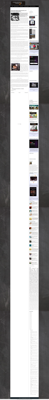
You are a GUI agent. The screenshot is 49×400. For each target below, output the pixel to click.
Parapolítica (30, 290)
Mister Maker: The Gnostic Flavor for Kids (33, 372)
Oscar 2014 (30, 307)
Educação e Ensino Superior (31, 287)
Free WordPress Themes (20, 399)
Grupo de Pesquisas (35, 293)
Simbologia (32, 274)
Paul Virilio (37, 288)
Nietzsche (37, 287)
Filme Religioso (30, 291)
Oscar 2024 (33, 303)
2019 (30, 319)
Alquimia (36, 281)
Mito (34, 280)
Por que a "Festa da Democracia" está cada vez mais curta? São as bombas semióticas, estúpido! (35, 207)
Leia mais (33, 216)
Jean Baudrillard (35, 277)
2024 (30, 314)
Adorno (33, 278)
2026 (30, 312)
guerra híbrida (36, 271)
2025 (30, 313)
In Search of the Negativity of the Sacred (33, 380)
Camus (33, 301)
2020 (30, 318)
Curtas (36, 278)
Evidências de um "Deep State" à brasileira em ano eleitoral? (34, 262)
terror (36, 283)
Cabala (36, 286)
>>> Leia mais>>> (36, 186)
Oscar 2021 (35, 307)
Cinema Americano (32, 268)
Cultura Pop (32, 272)
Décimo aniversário (32, 305)
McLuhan (36, 306)
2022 (30, 316)
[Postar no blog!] (11, 90)
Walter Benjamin (36, 291)
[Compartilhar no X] (12, 90)
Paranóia (31, 280)
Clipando (31, 293)
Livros (30, 276)
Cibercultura (30, 273)
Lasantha (25, 399)
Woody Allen (31, 304)
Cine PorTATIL (36, 301)
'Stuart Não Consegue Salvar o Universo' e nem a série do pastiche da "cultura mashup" (35, 254)
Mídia (37, 268)
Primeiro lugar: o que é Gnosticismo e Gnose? (34, 390)
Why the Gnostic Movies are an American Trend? (34, 359)
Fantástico (30, 271)
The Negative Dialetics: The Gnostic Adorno (33, 331)
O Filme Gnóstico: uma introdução (33, 394)
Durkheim (37, 301)
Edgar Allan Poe (35, 305)
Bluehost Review (31, 399)
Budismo (29, 301)
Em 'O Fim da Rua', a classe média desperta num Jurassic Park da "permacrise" (35, 210)
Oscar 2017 (30, 303)
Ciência (37, 279)
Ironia (34, 279)
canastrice (36, 304)
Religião (34, 275)
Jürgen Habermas (33, 294)
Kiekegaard (37, 294)
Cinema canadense (36, 284)
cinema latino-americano (32, 286)
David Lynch (36, 299)
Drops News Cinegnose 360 (35, 290)
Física (35, 287)
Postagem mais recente (12, 92)
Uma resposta (31, 330)
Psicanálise (30, 281)
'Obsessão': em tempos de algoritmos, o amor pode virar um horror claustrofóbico (35, 258)
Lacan (37, 299)
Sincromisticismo (31, 279)
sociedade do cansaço (35, 297)
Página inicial (19, 92)
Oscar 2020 (33, 307)
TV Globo (37, 275)
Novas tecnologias (36, 272)
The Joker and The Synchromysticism (33, 365)
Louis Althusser (32, 306)
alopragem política (34, 304)
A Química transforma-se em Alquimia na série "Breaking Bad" (33, 101)
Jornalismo (33, 268)
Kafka (29, 306)
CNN (29, 305)
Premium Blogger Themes (27, 399)
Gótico (33, 281)
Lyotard (34, 306)
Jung (33, 284)
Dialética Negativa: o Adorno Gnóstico (33, 377)
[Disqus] (19, 101)
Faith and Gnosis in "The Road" (32, 366)
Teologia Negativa (31, 292)
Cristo (32, 285)
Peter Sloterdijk (35, 303)
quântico (36, 289)
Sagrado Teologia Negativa (36, 300)
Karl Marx (35, 282)
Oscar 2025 (37, 307)
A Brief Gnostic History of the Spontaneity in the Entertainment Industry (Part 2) (18, 11)
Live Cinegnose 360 (35, 273)
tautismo (34, 283)
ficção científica (30, 277)
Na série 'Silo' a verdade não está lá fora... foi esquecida (35, 241)
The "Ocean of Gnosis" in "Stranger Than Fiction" (34, 368)
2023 (30, 315)
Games (33, 291)
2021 (30, 317)
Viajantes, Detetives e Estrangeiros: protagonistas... (33, 384)
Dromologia (35, 292)
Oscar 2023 (37, 298)
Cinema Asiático (36, 285)
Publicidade (33, 276)
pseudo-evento (33, 289)
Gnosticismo (31, 269)
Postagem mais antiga (26, 92)
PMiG (31, 297)
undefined (32, 216)
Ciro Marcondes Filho (32, 299)
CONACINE (32, 301)
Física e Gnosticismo (31, 282)
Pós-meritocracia (32, 298)
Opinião (35, 298)
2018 (30, 320)
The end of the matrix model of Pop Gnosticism (34, 371)
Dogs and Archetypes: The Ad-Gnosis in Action (34, 338)
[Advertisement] (24, 8)
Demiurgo (30, 278)
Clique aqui (30, 39)
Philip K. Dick (33, 288)
